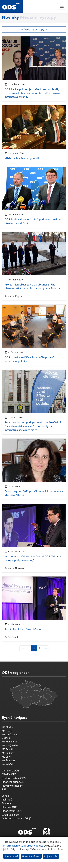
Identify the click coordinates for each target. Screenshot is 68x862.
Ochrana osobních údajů (16, 818)
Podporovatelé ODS (14, 778)
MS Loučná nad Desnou (10, 736)
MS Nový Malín (10, 745)
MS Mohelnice (9, 741)
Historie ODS (9, 807)
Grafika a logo (10, 814)
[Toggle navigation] (61, 6)
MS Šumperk (8, 760)
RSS (4, 789)
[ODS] (27, 830)
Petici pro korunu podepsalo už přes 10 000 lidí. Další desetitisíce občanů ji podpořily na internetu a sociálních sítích (33, 426)
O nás (5, 795)
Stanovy (6, 803)
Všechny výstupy (34, 29)
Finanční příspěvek (13, 782)
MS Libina (7, 731)
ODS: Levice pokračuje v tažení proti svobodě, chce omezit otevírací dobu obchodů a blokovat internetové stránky (33, 93)
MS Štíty (6, 756)
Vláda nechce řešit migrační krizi (24, 158)
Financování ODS (12, 811)
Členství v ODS (10, 770)
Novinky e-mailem (12, 785)
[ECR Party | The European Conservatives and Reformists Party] (46, 831)
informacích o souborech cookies (23, 845)
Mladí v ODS (9, 774)
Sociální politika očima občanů (23, 629)
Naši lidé (7, 799)
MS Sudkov (7, 752)
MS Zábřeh (7, 764)
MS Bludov (7, 727)
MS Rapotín (8, 749)
